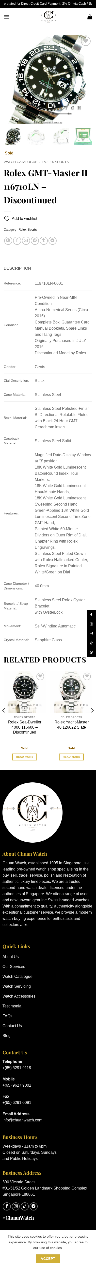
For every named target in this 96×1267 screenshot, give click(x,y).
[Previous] (11, 80)
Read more (24, 756)
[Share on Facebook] (17, 241)
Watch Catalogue (20, 162)
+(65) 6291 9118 (16, 1068)
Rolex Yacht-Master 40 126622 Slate (71, 724)
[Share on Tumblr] (44, 241)
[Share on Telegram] (52, 241)
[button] (7, 17)
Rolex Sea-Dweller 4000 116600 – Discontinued (24, 727)
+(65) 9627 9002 (16, 1085)
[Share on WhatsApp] (8, 241)
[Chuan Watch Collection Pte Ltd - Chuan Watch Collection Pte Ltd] (48, 16)
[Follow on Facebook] (7, 1206)
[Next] (84, 80)
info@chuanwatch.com (22, 1120)
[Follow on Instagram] (16, 1206)
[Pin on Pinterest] (35, 241)
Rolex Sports (55, 162)
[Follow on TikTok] (25, 1206)
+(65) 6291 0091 (16, 1102)
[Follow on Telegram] (34, 1206)
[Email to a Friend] (26, 241)
